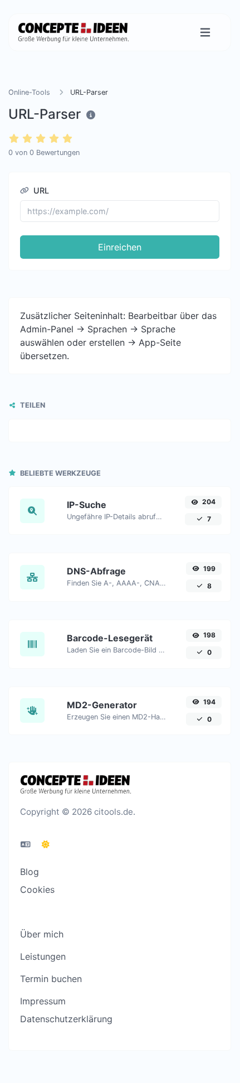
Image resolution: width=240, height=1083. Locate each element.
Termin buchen (51, 978)
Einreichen (119, 247)
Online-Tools (29, 92)
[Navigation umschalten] (205, 32)
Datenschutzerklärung (66, 1018)
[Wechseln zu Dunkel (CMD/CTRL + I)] (45, 844)
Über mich (41, 934)
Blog (29, 871)
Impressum (43, 1001)
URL (40, 190)
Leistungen (43, 956)
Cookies (37, 889)
